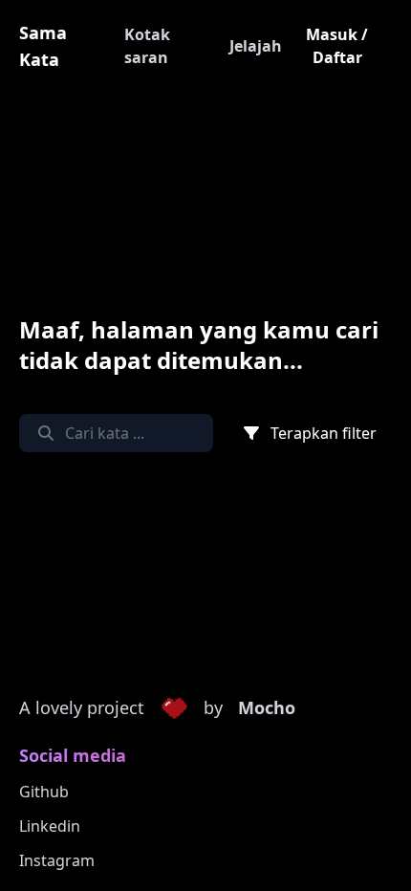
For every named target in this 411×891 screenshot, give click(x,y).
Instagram (57, 860)
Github (44, 791)
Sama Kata (43, 46)
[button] (174, 708)
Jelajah (255, 45)
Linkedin (49, 826)
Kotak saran (147, 46)
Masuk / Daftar (337, 46)
